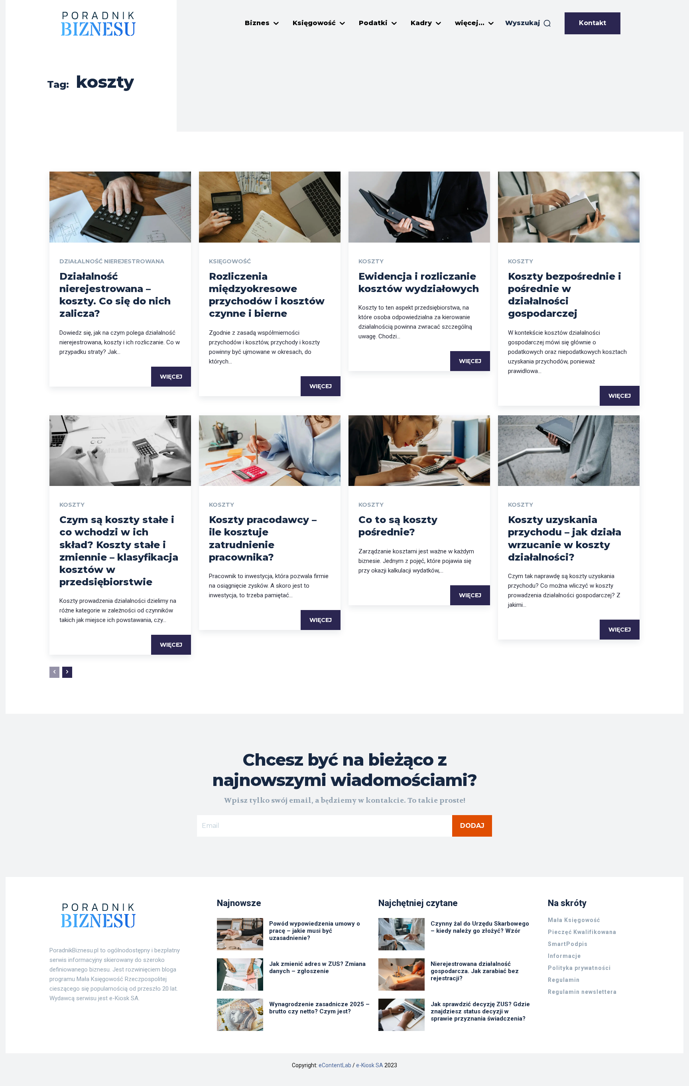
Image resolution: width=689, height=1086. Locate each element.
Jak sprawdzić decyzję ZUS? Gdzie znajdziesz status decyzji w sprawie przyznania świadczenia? (480, 1011)
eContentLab (335, 1065)
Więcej (171, 376)
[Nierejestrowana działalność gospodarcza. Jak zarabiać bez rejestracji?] (401, 974)
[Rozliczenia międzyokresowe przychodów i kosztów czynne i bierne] (270, 207)
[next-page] (67, 672)
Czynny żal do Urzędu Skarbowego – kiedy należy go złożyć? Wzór (480, 927)
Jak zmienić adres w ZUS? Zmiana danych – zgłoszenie (317, 967)
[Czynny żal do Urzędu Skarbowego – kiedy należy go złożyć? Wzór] (401, 934)
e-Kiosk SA (369, 1065)
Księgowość (230, 261)
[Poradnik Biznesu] (98, 23)
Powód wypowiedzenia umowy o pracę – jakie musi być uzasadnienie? (314, 931)
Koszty (371, 261)
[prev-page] (54, 672)
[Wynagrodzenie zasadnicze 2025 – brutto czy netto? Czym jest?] (240, 1015)
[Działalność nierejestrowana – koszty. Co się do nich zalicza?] (120, 207)
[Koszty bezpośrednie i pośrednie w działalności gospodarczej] (569, 207)
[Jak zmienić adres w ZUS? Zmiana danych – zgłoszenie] (240, 974)
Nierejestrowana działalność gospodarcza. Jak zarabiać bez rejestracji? (475, 971)
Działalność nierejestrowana (111, 261)
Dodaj (472, 825)
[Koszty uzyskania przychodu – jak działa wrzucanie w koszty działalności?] (569, 450)
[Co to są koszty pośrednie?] (419, 450)
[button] (528, 23)
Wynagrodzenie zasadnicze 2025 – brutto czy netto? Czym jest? (319, 1008)
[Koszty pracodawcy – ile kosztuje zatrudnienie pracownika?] (270, 450)
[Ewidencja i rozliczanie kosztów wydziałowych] (419, 207)
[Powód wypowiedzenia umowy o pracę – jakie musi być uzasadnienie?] (240, 934)
